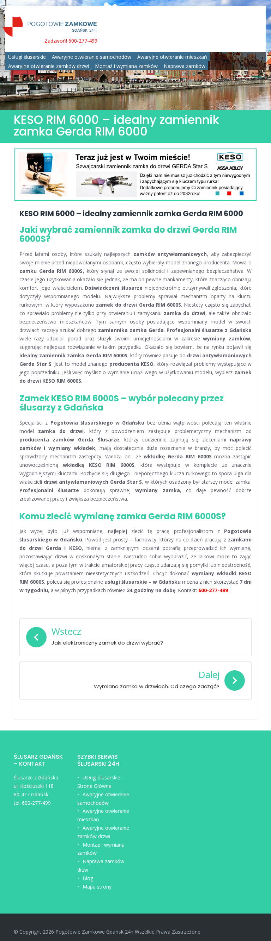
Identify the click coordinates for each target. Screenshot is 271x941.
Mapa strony (97, 886)
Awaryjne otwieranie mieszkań (172, 57)
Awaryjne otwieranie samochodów (91, 57)
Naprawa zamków (184, 66)
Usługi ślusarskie (27, 57)
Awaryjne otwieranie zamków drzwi (48, 66)
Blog (88, 878)
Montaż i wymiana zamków (126, 66)
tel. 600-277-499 (32, 802)
